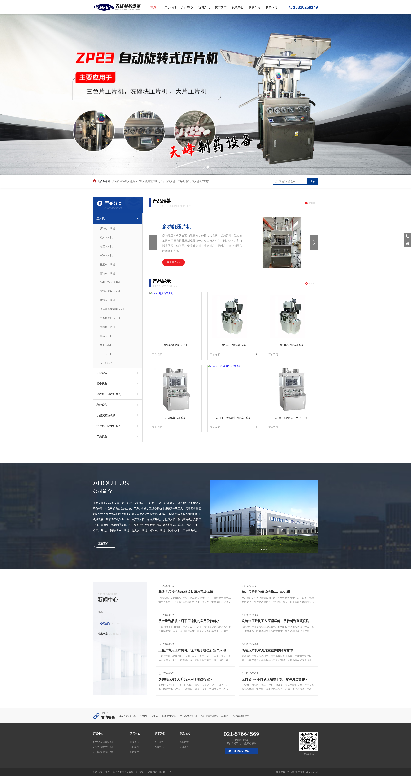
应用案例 (134, 747)
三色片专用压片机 (110, 318)
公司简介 (159, 742)
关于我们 (170, 7)
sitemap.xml (312, 772)
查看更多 (103, 543)
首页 (153, 7)
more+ (313, 203)
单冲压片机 (106, 255)
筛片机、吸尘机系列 (108, 425)
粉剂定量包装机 (209, 715)
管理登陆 (299, 772)
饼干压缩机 (106, 345)
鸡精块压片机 (107, 300)
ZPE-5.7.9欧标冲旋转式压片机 (233, 417)
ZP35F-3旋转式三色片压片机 (291, 417)
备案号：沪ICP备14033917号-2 (155, 772)
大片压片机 (106, 354)
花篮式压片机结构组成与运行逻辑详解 (185, 592)
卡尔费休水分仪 (188, 715)
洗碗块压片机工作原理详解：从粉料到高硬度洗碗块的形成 (278, 621)
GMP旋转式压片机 (110, 282)
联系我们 (271, 7)
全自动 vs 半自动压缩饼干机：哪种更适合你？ (275, 679)
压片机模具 (106, 363)
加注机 (154, 715)
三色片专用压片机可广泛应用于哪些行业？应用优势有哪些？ (195, 650)
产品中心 (187, 7)
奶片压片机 (106, 237)
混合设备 (101, 383)
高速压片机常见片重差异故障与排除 (267, 650)
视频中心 (237, 7)
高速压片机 (106, 246)
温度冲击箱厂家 (127, 715)
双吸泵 (225, 715)
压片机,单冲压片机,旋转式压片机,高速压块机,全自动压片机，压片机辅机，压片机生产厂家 (160, 181)
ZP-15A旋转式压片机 (292, 345)
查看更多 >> (173, 262)
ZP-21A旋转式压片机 (234, 345)
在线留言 (254, 7)
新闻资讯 (204, 7)
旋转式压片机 (107, 273)
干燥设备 (101, 436)
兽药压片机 (106, 336)
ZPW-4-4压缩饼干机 (184, 226)
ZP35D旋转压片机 (175, 417)
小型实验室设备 (106, 415)
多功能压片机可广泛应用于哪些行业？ (185, 679)
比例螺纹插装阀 (240, 715)
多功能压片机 (107, 228)
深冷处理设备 (169, 715)
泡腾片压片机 (107, 327)
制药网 (290, 772)
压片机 (100, 218)
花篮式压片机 (107, 264)
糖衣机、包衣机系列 (108, 394)
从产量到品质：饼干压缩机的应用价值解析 (188, 621)
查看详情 (157, 354)
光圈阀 (143, 715)
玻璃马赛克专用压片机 (112, 309)
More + (101, 611)
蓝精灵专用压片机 (110, 291)
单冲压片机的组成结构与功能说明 (266, 592)
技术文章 (221, 7)
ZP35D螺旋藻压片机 (175, 345)
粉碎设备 (101, 373)
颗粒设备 (101, 404)
